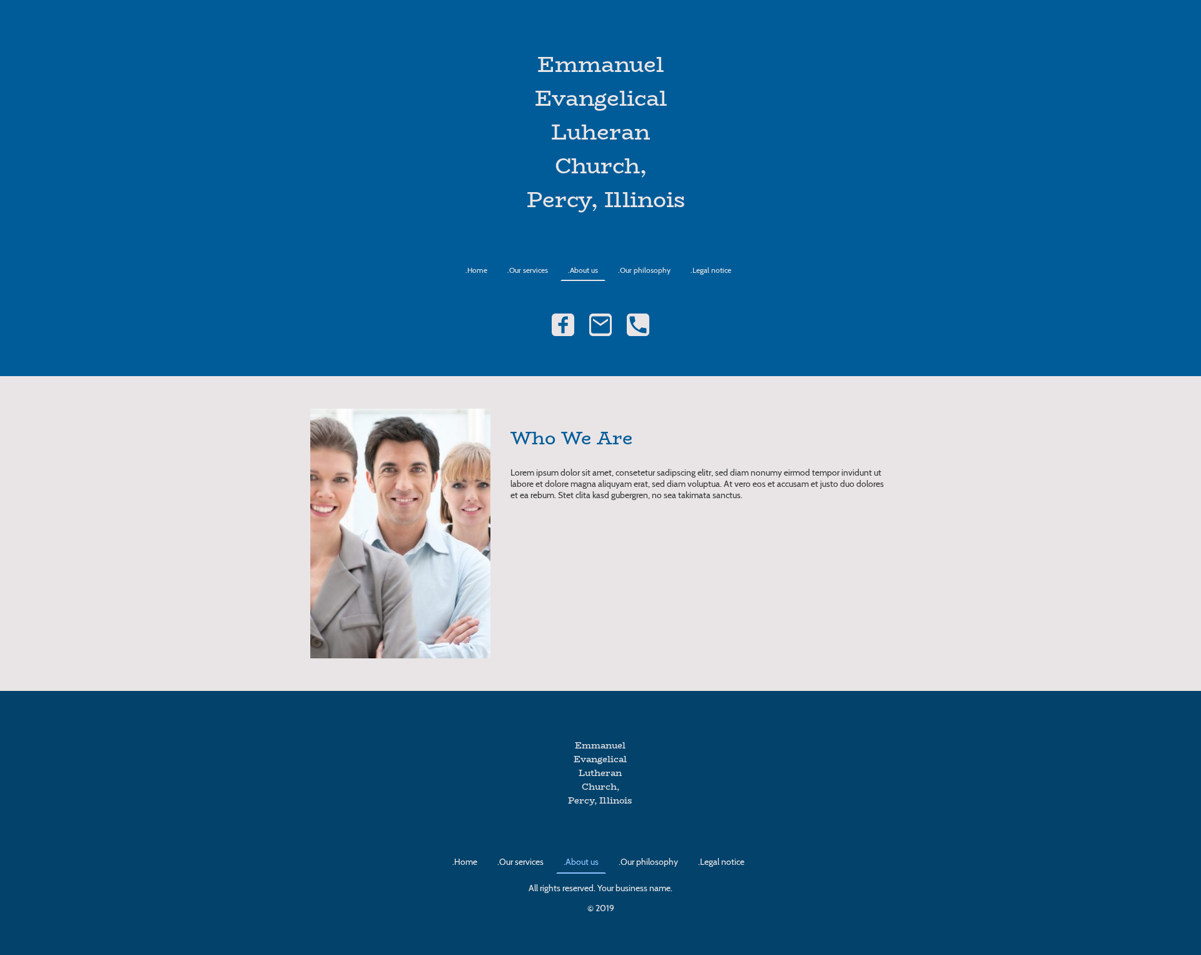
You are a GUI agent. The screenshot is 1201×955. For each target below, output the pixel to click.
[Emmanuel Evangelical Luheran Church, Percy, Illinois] (600, 228)
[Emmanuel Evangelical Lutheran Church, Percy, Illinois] (600, 819)
